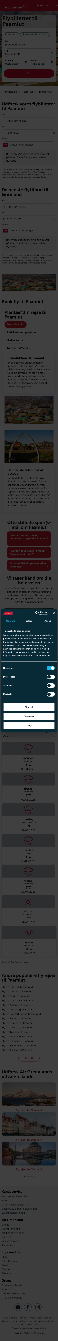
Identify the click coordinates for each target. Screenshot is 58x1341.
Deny (29, 725)
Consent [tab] (10, 621)
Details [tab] (29, 621)
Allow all (29, 707)
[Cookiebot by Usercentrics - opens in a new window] (36, 613)
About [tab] (47, 621)
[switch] (51, 677)
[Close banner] (54, 613)
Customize (29, 716)
